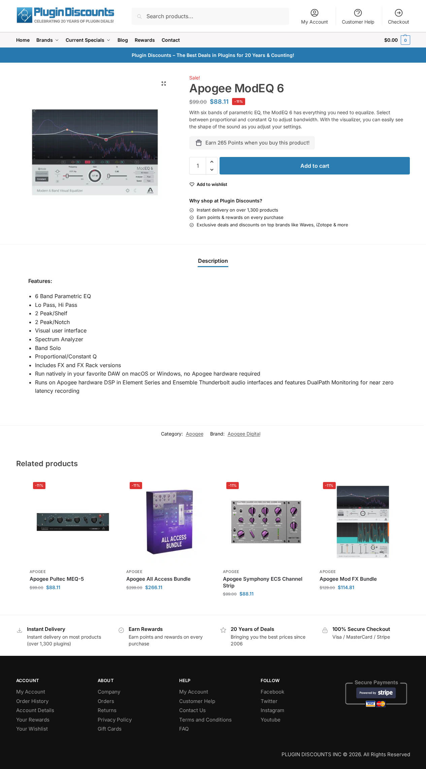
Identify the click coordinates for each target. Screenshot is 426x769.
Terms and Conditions (205, 719)
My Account (314, 22)
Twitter (269, 701)
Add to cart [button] (73, 601)
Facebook (272, 691)
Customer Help (358, 22)
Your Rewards (33, 719)
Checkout (398, 22)
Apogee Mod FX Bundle (348, 579)
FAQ (184, 729)
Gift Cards (110, 729)
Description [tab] (213, 260)
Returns (107, 710)
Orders (106, 701)
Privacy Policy (115, 719)
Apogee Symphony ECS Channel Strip (262, 582)
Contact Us (192, 710)
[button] (397, 39)
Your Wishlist (32, 729)
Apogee (194, 434)
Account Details (35, 710)
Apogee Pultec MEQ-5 (57, 579)
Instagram (272, 710)
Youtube (271, 719)
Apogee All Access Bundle (158, 579)
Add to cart (314, 165)
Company (109, 691)
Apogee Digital (244, 434)
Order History (32, 701)
